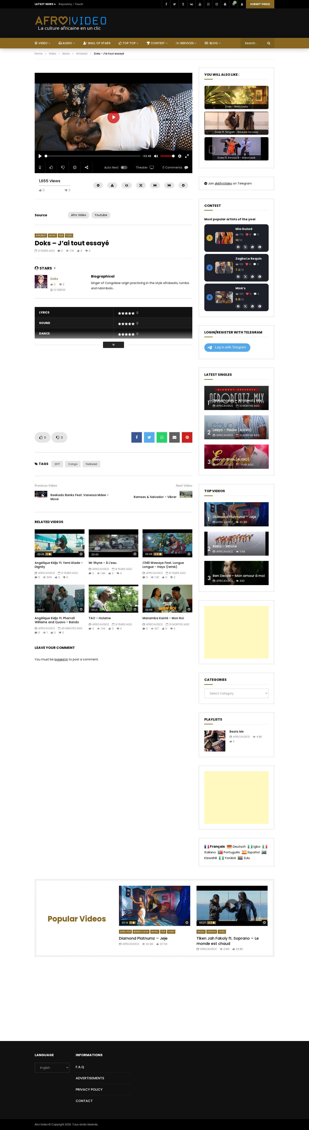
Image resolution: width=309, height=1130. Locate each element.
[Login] (242, 4)
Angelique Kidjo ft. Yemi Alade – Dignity (59, 565)
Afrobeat (82, 53)
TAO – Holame (100, 618)
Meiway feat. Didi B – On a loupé (79, 4)
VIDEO (43, 43)
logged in (61, 659)
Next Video (184, 485)
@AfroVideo (223, 183)
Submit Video (260, 4)
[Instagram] (208, 4)
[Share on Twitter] (149, 437)
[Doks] (41, 284)
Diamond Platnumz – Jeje (234, 516)
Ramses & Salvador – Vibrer (155, 497)
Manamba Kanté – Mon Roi (163, 618)
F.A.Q (80, 1067)
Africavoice (46, 573)
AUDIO (67, 43)
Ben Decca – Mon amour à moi (239, 575)
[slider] (92, 156)
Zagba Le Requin (248, 258)
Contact (84, 1100)
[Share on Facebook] (136, 437)
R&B (61, 235)
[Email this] (174, 437)
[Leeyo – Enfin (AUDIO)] (236, 457)
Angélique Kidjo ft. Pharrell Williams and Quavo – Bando (57, 620)
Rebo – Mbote (225, 546)
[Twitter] (174, 4)
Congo (72, 464)
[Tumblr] (183, 4)
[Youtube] (199, 4)
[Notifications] (225, 4)
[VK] (191, 4)
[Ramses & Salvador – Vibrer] (186, 497)
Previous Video (46, 485)
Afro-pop (125, 931)
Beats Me (237, 731)
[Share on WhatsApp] (162, 437)
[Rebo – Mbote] (236, 544)
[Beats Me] (214, 741)
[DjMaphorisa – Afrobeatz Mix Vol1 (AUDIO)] (236, 398)
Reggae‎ (211, 931)
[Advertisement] (111, 69)
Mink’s (240, 288)
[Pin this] (187, 437)
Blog (213, 43)
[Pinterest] (259, 247)
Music (66, 53)
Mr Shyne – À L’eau (102, 563)
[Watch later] (216, 4)
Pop (163, 931)
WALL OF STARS (98, 43)
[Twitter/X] (245, 247)
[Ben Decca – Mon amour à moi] (236, 573)
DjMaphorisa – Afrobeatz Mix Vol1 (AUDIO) (248, 400)
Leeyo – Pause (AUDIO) (232, 430)
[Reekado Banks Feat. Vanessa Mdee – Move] (41, 497)
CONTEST (157, 43)
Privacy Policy (89, 1089)
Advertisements (90, 1078)
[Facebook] (166, 4)
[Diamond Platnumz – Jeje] (236, 514)
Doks (54, 279)
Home (38, 53)
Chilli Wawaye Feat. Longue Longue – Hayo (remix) (163, 565)
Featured (91, 464)
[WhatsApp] (252, 247)
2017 (57, 464)
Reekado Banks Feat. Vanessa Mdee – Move (79, 497)
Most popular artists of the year (230, 219)
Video (52, 53)
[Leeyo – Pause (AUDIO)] (236, 427)
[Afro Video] (71, 23)
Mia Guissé (243, 229)
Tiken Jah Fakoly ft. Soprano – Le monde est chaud (228, 941)
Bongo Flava (141, 931)
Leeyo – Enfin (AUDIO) (231, 459)
